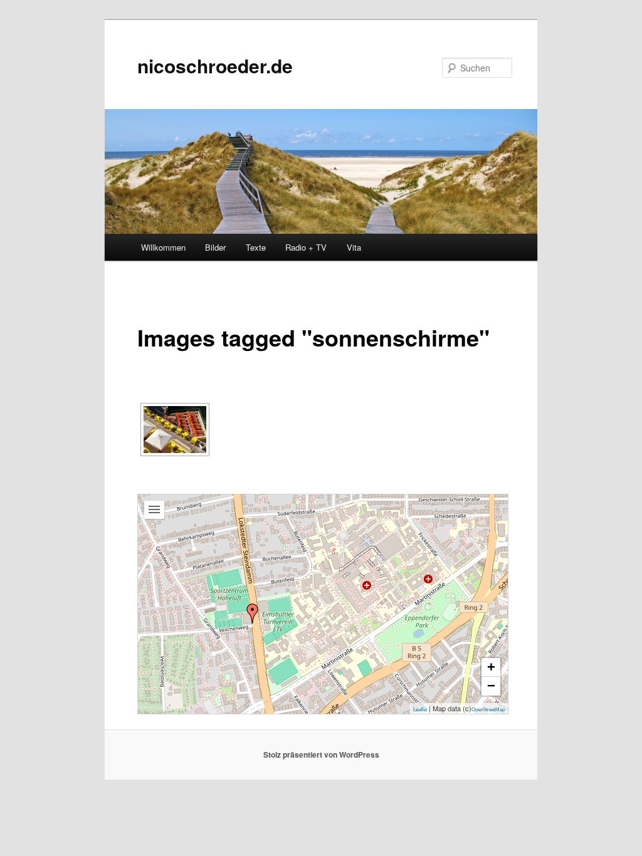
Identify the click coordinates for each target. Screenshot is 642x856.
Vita (354, 247)
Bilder (215, 247)
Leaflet (420, 709)
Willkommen (163, 247)
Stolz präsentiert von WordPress (321, 754)
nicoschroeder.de (215, 65)
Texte (256, 247)
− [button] (491, 686)
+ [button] (491, 667)
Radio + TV (306, 247)
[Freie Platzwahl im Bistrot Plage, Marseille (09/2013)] (175, 429)
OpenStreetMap (488, 709)
